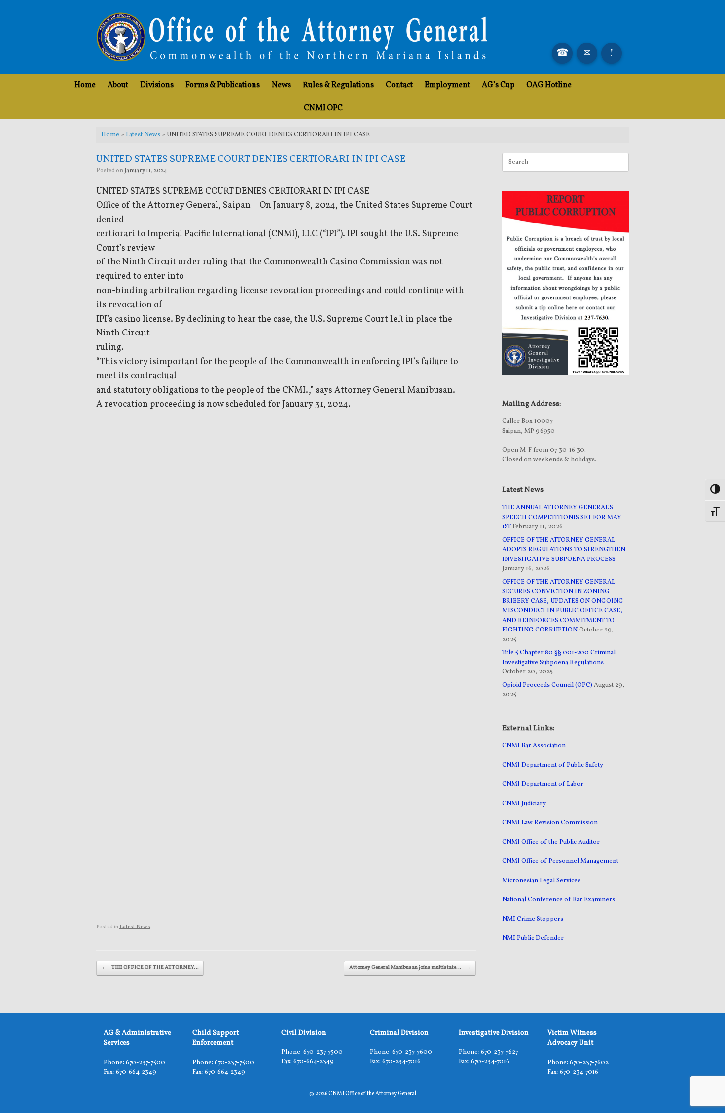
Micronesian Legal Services (541, 880)
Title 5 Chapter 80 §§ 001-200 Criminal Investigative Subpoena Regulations (559, 657)
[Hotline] (611, 53)
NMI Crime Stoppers (532, 919)
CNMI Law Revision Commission (550, 822)
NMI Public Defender (533, 938)
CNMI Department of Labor (542, 784)
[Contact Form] (587, 53)
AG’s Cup (498, 85)
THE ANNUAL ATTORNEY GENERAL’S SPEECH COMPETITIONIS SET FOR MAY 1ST (561, 517)
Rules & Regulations (338, 85)
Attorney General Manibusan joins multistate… (410, 967)
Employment (447, 85)
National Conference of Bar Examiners (558, 899)
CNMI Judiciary (524, 803)
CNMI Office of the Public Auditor (551, 842)
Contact (399, 85)
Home (85, 85)
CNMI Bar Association (534, 746)
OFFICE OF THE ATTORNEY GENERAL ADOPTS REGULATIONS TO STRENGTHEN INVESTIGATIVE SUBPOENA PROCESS (563, 550)
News (281, 85)
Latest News (143, 134)
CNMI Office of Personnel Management (560, 861)
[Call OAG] (562, 53)
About (118, 85)
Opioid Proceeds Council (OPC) (547, 685)
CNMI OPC (323, 108)
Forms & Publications (222, 85)
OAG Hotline (549, 85)
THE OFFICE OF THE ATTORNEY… (150, 967)
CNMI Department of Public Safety (552, 765)
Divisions (157, 85)
